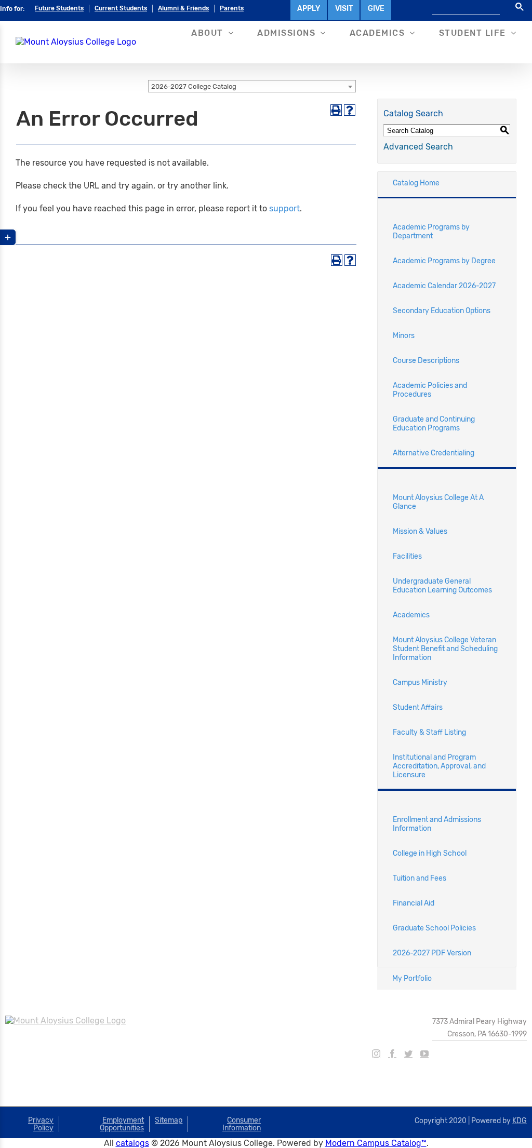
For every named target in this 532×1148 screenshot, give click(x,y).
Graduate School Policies (434, 928)
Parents (232, 8)
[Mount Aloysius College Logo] (76, 42)
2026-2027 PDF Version (432, 953)
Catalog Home (416, 183)
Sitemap (168, 1120)
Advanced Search (418, 147)
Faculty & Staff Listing (429, 732)
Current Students (121, 8)
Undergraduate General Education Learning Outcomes (442, 586)
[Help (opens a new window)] (349, 110)
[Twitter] (408, 1053)
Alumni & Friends (183, 8)
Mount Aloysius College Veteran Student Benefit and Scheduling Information (445, 649)
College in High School (430, 853)
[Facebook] (392, 1053)
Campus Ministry (420, 682)
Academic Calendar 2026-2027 (444, 285)
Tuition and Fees (419, 878)
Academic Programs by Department (431, 231)
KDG (519, 1120)
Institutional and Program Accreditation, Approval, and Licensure (439, 766)
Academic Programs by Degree (444, 260)
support (284, 208)
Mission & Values (420, 531)
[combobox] (252, 86)
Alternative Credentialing (433, 453)
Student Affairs (418, 707)
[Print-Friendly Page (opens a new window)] (336, 110)
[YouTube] (424, 1053)
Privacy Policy (41, 1124)
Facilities (407, 556)
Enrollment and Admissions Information (437, 824)
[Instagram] (376, 1053)
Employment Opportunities (122, 1124)
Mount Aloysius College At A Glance (438, 502)
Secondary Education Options (441, 310)
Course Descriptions (426, 360)
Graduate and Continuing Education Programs (434, 424)
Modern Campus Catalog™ (376, 1143)
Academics (411, 615)
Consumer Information (241, 1124)
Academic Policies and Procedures (430, 390)
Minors (404, 335)
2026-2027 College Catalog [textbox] (193, 86)
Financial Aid (413, 903)
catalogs (132, 1143)
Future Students (59, 8)
